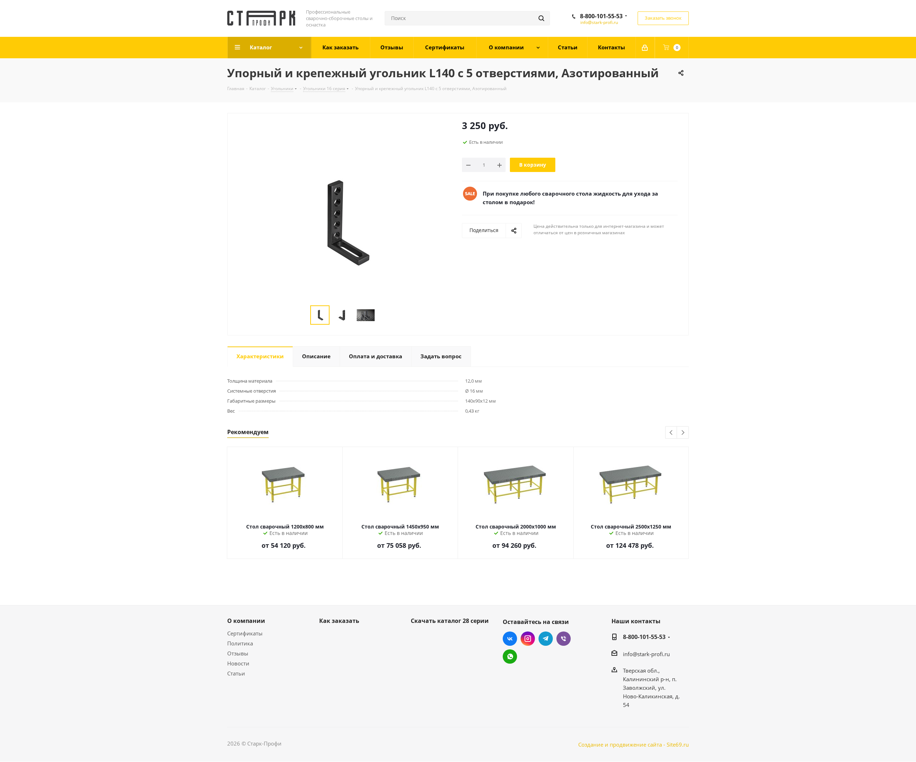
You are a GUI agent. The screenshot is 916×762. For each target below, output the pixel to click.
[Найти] (541, 18)
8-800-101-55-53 (601, 16)
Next (683, 433)
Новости (238, 663)
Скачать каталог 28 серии (450, 621)
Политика (240, 643)
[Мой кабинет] (645, 47)
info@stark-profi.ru (599, 22)
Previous (671, 433)
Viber (563, 638)
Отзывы (237, 653)
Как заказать (339, 621)
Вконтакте (510, 638)
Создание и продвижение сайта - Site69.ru (633, 744)
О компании (246, 621)
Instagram (528, 638)
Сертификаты (245, 633)
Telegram (546, 638)
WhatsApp (510, 656)
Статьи (236, 673)
